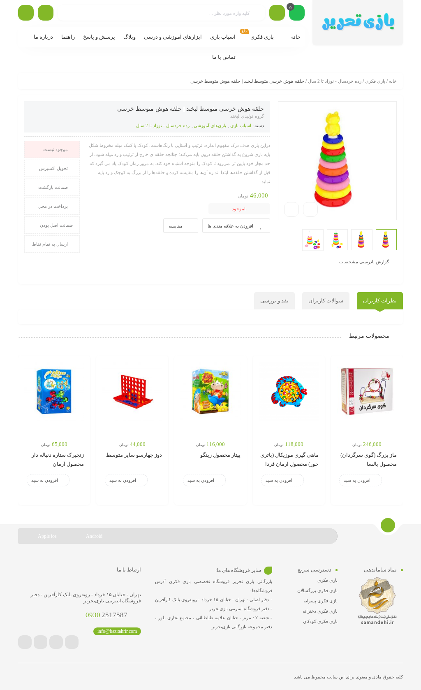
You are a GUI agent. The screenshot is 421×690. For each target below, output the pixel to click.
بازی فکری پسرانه (320, 600)
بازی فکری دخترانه (320, 611)
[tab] (380, 300)
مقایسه (176, 225)
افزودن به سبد (357, 480)
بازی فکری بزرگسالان (317, 590)
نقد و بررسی (274, 300)
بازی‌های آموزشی (210, 125)
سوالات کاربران (325, 300)
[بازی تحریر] (358, 22)
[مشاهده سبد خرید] (297, 14)
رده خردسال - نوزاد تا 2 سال (334, 81)
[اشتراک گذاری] (310, 209)
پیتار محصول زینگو (220, 455)
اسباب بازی (240, 125)
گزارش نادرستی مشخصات (364, 261)
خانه (393, 81)
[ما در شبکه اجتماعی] (26, 13)
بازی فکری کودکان (320, 621)
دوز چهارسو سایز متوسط (134, 455)
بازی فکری (375, 81)
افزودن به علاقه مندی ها (230, 225)
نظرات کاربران (380, 300)
